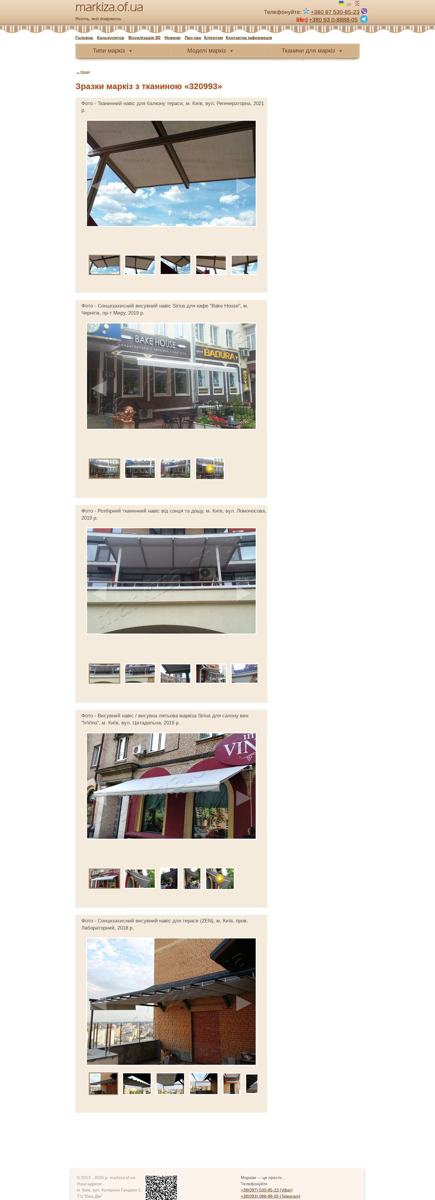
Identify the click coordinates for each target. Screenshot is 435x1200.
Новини (173, 37)
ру (349, 3)
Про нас (193, 37)
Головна (84, 37)
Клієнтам (213, 37)
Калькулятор (110, 37)
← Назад (83, 72)
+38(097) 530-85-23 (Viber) (267, 1190)
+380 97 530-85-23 (335, 12)
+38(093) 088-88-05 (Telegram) (270, 1196)
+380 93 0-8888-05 (333, 20)
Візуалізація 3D (144, 37)
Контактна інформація (249, 37)
